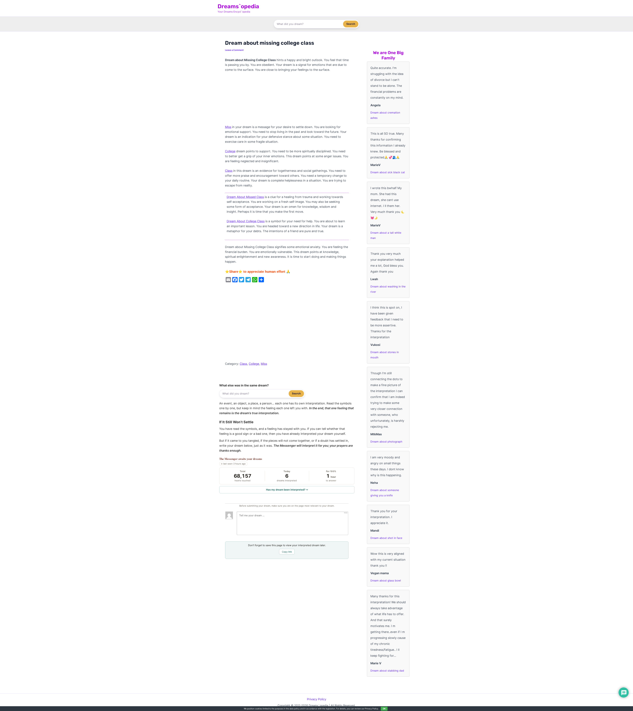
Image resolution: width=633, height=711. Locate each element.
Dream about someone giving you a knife (384, 492)
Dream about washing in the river (388, 289)
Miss (228, 127)
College (230, 151)
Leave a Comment (234, 50)
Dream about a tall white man (385, 235)
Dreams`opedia (238, 6)
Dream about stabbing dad (387, 670)
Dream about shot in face (386, 538)
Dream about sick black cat (387, 172)
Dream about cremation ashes (385, 115)
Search (350, 23)
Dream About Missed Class (245, 197)
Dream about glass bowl (385, 580)
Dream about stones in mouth (384, 354)
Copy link (287, 551)
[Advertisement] (287, 100)
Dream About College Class (246, 221)
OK (384, 708)
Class (228, 170)
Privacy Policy (316, 699)
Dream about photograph (386, 441)
